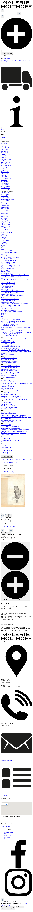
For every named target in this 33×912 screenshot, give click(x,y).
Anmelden (4, 57)
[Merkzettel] (16, 49)
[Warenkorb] (16, 94)
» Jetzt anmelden (5, 826)
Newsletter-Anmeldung (10, 838)
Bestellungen (4, 61)
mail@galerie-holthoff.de (8, 760)
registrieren (7, 58)
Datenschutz (7, 835)
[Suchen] (19, 13)
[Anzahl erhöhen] (11, 530)
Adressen (20, 60)
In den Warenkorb (5, 533)
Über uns (6, 834)
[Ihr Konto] (1, 51)
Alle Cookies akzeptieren (7, 908)
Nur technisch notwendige (8, 907)
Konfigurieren (19, 907)
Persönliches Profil (11, 60)
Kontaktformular (5, 795)
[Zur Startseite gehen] (16, 8)
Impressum (7, 837)
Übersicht (3, 60)
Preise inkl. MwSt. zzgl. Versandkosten (11, 527)
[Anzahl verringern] (2, 530)
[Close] (1, 513)
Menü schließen (8, 53)
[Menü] (2, 10)
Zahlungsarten (27, 60)
